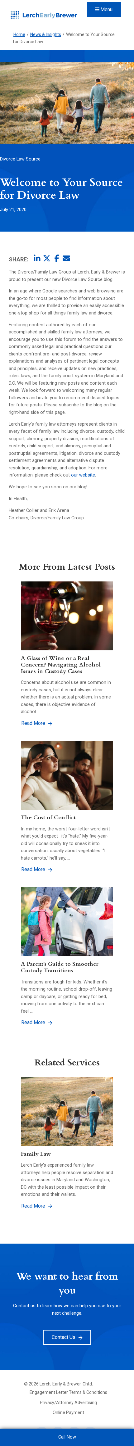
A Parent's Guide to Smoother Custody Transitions (59, 967)
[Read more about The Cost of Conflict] (67, 775)
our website (83, 475)
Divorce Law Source (20, 159)
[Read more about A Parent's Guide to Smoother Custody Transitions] (67, 921)
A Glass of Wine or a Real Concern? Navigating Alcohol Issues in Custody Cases (61, 664)
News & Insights (45, 34)
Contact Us (63, 1337)
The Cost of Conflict (48, 817)
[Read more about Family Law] (67, 1111)
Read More (33, 723)
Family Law (36, 1154)
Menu (106, 9)
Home (19, 34)
